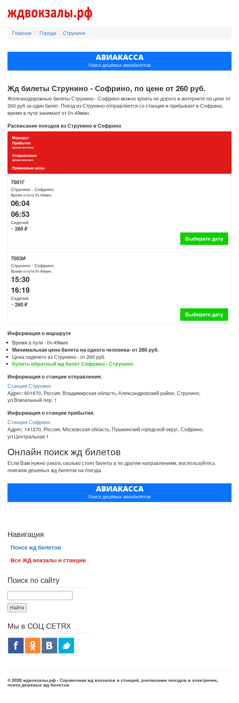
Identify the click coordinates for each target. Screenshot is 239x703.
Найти (17, 607)
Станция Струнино (29, 385)
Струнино (74, 33)
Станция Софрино (28, 422)
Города (48, 33)
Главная (21, 33)
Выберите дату (204, 238)
